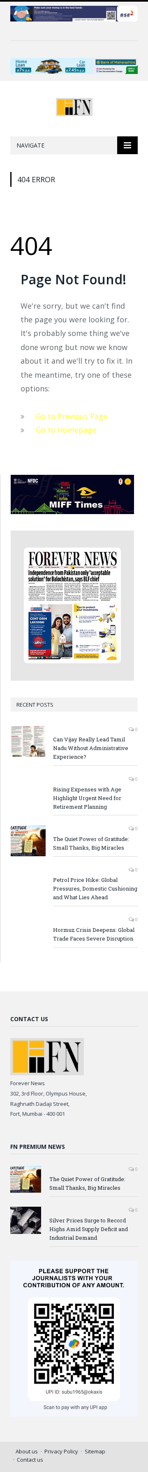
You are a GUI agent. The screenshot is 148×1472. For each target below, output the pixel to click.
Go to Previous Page (71, 416)
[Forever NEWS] (74, 105)
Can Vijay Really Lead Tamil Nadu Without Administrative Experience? (90, 748)
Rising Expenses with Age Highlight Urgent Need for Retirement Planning (87, 798)
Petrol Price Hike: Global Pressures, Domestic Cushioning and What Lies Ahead (95, 888)
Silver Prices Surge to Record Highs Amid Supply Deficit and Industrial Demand (88, 1229)
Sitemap (95, 1451)
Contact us (30, 1459)
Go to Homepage (66, 430)
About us (27, 1451)
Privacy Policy (61, 1451)
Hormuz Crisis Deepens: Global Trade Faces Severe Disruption (93, 934)
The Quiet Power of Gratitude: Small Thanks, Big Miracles (91, 843)
